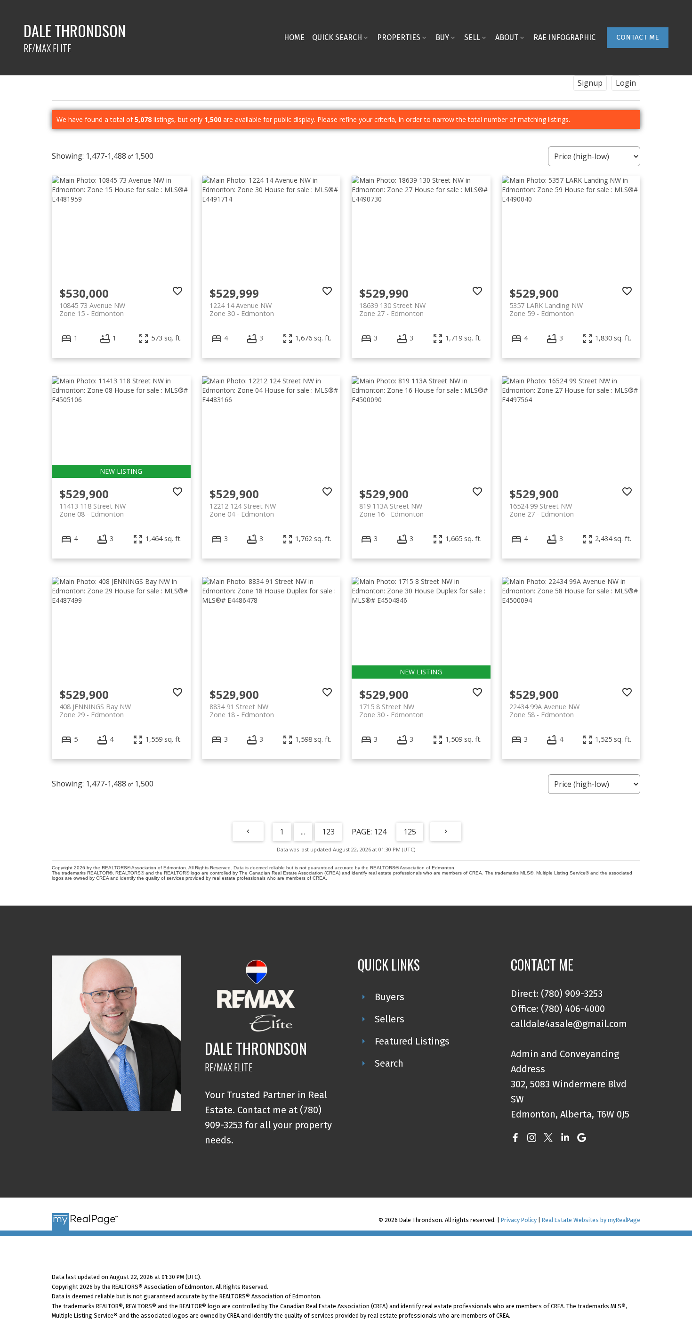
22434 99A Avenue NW (544, 710)
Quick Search (337, 37)
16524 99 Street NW (541, 510)
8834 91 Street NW (241, 710)
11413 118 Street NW (92, 510)
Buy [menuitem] (442, 37)
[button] (637, 37)
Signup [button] (590, 83)
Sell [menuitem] (472, 37)
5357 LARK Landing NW (546, 309)
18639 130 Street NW (392, 309)
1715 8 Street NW (391, 710)
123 (328, 831)
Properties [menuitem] (398, 37)
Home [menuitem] (294, 37)
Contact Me (637, 37)
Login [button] (626, 83)
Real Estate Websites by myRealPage (591, 1219)
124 (380, 831)
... (303, 831)
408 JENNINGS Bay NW (95, 710)
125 (409, 831)
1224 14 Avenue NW (241, 309)
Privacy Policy (519, 1219)
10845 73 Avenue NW (92, 309)
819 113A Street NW (391, 510)
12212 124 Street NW (242, 510)
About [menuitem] (506, 37)
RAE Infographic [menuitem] (564, 37)
